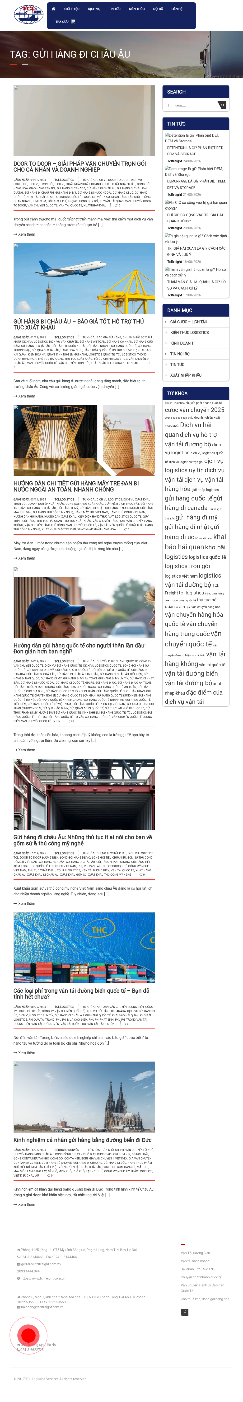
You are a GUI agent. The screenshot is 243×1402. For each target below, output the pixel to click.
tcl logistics (126, 354)
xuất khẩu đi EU (102, 363)
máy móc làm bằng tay (30, 1171)
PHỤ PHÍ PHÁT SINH (101, 1019)
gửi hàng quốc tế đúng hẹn (117, 695)
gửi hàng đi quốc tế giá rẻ (75, 682)
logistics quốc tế (68, 197)
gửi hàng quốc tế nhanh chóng (60, 699)
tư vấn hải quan (112, 201)
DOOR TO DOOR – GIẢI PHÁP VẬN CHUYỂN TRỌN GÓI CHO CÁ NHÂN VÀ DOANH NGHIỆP (80, 167)
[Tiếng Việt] (73, 22)
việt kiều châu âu (26, 1175)
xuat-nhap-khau (95, 205)
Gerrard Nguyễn (67, 1150)
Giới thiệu (71, 9)
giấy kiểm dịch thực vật (122, 503)
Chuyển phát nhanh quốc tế (201, 1277)
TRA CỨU (62, 21)
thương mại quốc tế (183, 600)
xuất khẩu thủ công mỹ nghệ (109, 874)
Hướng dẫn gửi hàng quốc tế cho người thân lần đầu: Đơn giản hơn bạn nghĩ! (80, 648)
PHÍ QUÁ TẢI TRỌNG (42, 1019)
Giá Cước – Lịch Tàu (188, 322)
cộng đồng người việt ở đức (75, 1154)
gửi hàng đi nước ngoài (94, 192)
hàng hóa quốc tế (97, 350)
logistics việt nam (96, 197)
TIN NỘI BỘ (180, 354)
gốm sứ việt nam (25, 862)
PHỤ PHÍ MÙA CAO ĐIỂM (71, 1019)
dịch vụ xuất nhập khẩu (72, 184)
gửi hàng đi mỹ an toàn (80, 678)
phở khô (78, 1171)
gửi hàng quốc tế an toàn (117, 687)
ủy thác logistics (139, 1171)
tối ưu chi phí (56, 201)
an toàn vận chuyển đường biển (120, 1007)
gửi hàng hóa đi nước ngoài (76, 687)
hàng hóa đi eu (71, 350)
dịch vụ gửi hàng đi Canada (106, 1011)
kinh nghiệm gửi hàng (71, 354)
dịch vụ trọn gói (41, 184)
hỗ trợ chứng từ (124, 350)
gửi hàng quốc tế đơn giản (76, 695)
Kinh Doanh (181, 343)
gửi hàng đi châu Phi (39, 192)
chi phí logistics (175, 403)
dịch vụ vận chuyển (63, 341)
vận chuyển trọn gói (73, 363)
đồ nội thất (140, 1154)
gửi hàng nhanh (98, 346)
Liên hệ (177, 9)
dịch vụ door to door (113, 180)
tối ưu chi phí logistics (110, 358)
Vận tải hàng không (195, 1261)
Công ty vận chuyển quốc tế (63, 1011)
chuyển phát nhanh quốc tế (117, 661)
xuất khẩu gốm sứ (73, 874)
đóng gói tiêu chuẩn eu (109, 857)
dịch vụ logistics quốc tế (102, 665)
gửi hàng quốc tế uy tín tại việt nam (99, 704)
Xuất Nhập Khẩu (185, 375)
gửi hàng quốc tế (123, 346)
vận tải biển (198, 655)
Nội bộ (158, 9)
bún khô (108, 1150)
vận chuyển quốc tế (42, 205)
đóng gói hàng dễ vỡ (75, 857)
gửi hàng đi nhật (92, 508)
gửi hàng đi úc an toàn (134, 682)
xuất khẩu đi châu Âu (43, 874)
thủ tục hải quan (50, 358)
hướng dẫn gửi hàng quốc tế (60, 712)
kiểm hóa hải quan (41, 354)
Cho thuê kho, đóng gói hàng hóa (205, 1299)
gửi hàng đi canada (71, 188)
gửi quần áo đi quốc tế (86, 708)
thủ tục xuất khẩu (78, 358)
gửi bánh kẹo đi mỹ (40, 670)
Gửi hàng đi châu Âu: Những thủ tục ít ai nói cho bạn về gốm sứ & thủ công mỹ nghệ (83, 840)
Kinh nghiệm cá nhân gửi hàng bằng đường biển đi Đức (83, 1140)
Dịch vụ (94, 9)
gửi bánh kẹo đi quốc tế (72, 670)
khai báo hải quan (40, 197)
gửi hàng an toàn (92, 341)
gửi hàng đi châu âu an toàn (77, 674)
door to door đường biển (39, 857)
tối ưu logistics (68, 870)
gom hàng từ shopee (57, 1162)
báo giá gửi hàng (109, 337)
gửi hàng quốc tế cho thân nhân (120, 691)
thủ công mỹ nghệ (111, 1171)
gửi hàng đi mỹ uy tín (113, 678)
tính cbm (39, 201)
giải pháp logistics (205, 490)
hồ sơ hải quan (203, 538)
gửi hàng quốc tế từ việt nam (49, 704)
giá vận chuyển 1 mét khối (108, 1158)
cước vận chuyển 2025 (194, 410)
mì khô (52, 1171)
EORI (84, 1158)
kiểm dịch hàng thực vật (96, 516)
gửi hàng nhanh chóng (113, 862)
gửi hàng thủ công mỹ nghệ (53, 512)
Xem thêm (26, 234)
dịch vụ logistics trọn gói (186, 462)
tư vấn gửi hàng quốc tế (92, 717)
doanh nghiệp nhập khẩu (179, 417)
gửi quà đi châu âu (45, 350)
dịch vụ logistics (35, 341)
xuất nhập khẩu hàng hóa (96, 529)
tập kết (91, 1171)
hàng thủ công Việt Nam (127, 512)
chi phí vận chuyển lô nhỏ (134, 1150)
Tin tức (115, 9)
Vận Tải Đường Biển (195, 1253)
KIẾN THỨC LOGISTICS (189, 332)
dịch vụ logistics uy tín (36, 1015)
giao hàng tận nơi (42, 188)
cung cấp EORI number (113, 1154)
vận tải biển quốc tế (113, 525)
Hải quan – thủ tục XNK (198, 1269)
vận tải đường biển (95, 870)
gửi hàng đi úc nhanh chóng (34, 687)
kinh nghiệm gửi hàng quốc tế (104, 712)
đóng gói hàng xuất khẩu (84, 503)
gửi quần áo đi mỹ (55, 708)
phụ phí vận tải (89, 866)
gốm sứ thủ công (140, 857)
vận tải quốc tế (70, 205)
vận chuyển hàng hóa (109, 521)
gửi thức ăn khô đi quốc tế (124, 708)
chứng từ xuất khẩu (111, 853)
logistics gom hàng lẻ (119, 1167)
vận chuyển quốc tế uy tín (40, 721)
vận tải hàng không (102, 1024)
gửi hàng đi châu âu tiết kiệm (121, 674)
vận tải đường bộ (73, 1024)
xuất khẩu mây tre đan (59, 529)
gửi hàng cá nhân (119, 341)
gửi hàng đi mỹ (65, 192)
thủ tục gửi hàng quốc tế (54, 717)
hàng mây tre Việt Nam (91, 512)
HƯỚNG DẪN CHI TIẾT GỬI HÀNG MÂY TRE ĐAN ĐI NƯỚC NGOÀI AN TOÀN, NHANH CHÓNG (76, 486)
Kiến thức (137, 9)
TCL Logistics (64, 180)
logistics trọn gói (187, 566)
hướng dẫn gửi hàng (28, 516)
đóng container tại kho (31, 1158)
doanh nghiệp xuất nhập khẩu (113, 184)
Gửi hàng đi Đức (115, 1162)
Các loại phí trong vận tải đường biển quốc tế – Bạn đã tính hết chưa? (82, 994)
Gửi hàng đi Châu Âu (101, 188)
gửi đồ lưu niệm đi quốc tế (111, 670)
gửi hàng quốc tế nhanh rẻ (104, 699)
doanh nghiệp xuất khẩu (46, 503)
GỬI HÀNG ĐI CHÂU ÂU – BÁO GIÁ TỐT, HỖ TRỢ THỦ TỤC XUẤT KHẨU (79, 324)
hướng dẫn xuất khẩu (60, 516)
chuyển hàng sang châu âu (34, 1154)
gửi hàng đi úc (123, 192)
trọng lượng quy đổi (83, 201)
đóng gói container (65, 1158)
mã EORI (142, 1167)
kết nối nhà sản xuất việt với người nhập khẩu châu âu (60, 1167)
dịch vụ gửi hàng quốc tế (63, 665)
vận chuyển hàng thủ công (44, 525)
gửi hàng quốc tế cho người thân (70, 691)
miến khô (65, 1171)
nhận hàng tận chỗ (125, 197)
